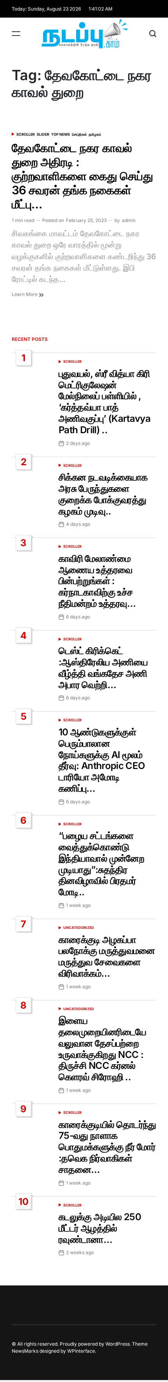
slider (43, 134)
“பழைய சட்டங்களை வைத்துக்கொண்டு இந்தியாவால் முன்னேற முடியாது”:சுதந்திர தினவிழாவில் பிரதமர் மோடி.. (101, 864)
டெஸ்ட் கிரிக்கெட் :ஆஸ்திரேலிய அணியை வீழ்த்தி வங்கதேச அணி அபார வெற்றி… (103, 667)
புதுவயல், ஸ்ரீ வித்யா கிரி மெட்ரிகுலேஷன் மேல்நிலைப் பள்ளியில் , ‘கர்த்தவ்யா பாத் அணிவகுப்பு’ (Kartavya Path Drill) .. (104, 402)
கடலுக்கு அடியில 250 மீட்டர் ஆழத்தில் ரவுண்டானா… (100, 1228)
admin (129, 220)
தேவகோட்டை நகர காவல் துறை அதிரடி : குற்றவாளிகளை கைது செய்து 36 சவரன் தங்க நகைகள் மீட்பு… (82, 176)
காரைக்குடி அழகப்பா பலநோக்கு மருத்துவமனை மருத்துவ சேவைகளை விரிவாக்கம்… (107, 956)
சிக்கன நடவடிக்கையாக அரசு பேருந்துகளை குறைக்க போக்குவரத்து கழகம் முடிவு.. (103, 493)
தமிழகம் (95, 134)
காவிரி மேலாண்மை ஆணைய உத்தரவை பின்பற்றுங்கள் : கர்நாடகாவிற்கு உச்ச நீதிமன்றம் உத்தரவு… (97, 581)
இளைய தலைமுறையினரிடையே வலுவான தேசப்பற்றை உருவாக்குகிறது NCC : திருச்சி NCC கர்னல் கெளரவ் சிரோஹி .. (102, 1049)
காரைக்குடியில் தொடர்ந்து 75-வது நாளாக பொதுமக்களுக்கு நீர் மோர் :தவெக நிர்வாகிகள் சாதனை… (107, 1147)
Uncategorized (78, 927)
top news (60, 134)
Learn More (25, 294)
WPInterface (81, 1351)
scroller (25, 134)
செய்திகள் (79, 134)
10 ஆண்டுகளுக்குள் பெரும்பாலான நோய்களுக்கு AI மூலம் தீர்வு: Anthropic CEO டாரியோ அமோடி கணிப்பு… (102, 760)
